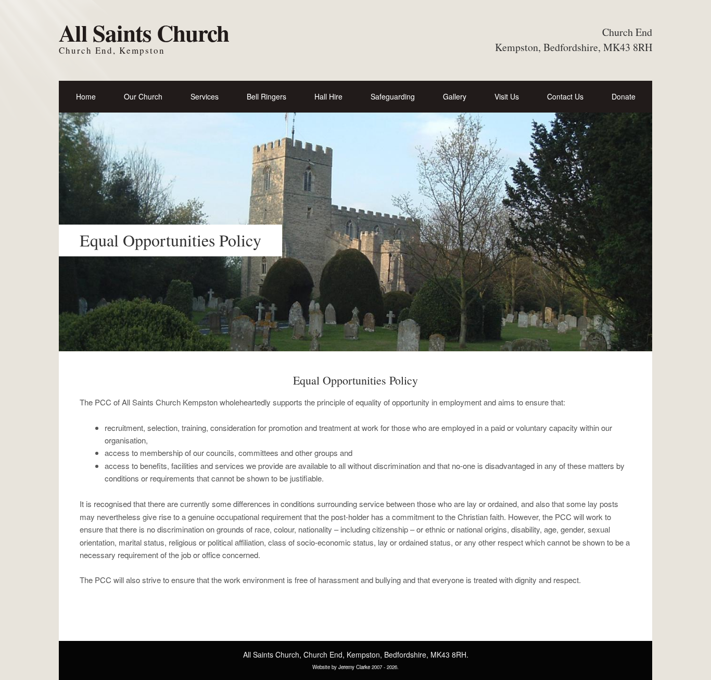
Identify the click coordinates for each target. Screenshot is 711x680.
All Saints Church (144, 33)
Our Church (143, 96)
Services (205, 96)
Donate (624, 96)
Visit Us (506, 96)
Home (86, 96)
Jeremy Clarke (354, 667)
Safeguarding (393, 96)
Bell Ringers (266, 96)
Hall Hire (328, 96)
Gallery (454, 96)
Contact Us (565, 96)
